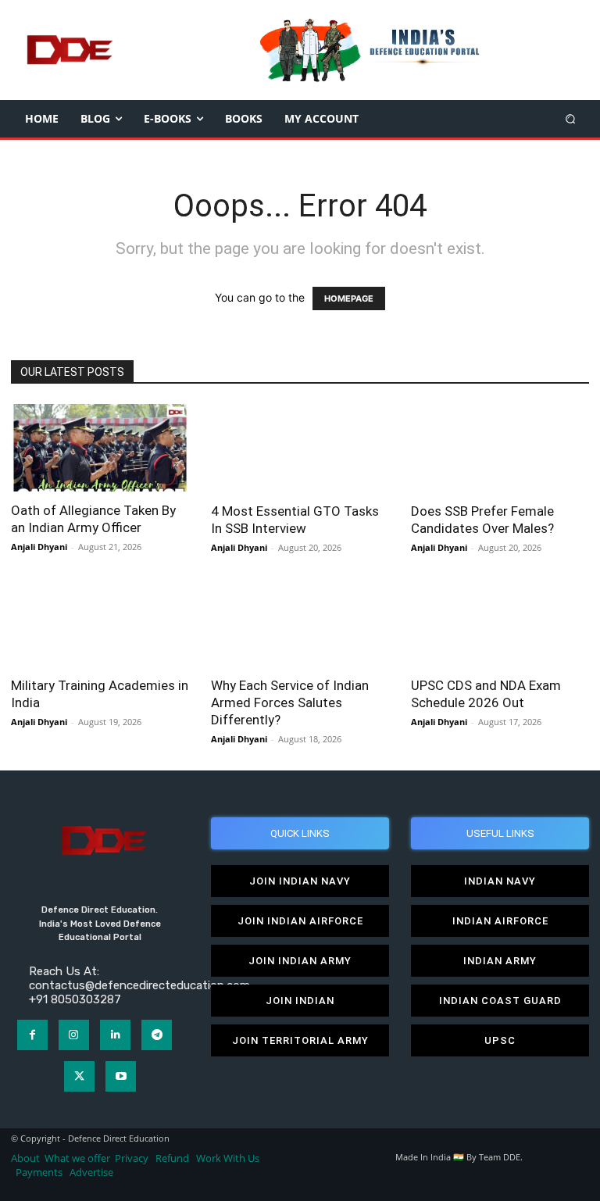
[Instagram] (74, 1035)
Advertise (91, 1172)
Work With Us (227, 1158)
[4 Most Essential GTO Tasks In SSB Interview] (300, 448)
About (25, 1158)
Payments (39, 1172)
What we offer (77, 1158)
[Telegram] (156, 1035)
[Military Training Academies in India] (100, 623)
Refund (172, 1158)
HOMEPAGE (348, 298)
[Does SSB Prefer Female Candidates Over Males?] (500, 448)
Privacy (133, 1158)
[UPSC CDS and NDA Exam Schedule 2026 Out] (500, 623)
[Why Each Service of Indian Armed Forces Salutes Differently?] (300, 623)
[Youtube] (120, 1076)
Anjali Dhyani (39, 546)
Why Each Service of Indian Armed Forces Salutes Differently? (290, 702)
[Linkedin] (115, 1035)
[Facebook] (32, 1035)
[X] (79, 1076)
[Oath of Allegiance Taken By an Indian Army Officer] (100, 447)
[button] (570, 118)
